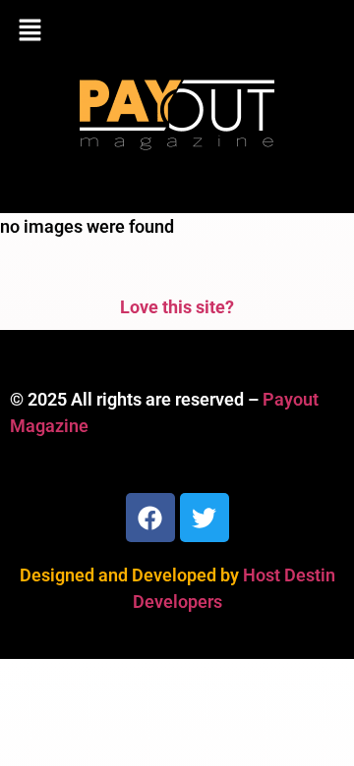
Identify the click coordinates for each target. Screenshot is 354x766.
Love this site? (177, 307)
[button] (177, 31)
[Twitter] (204, 517)
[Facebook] (150, 517)
